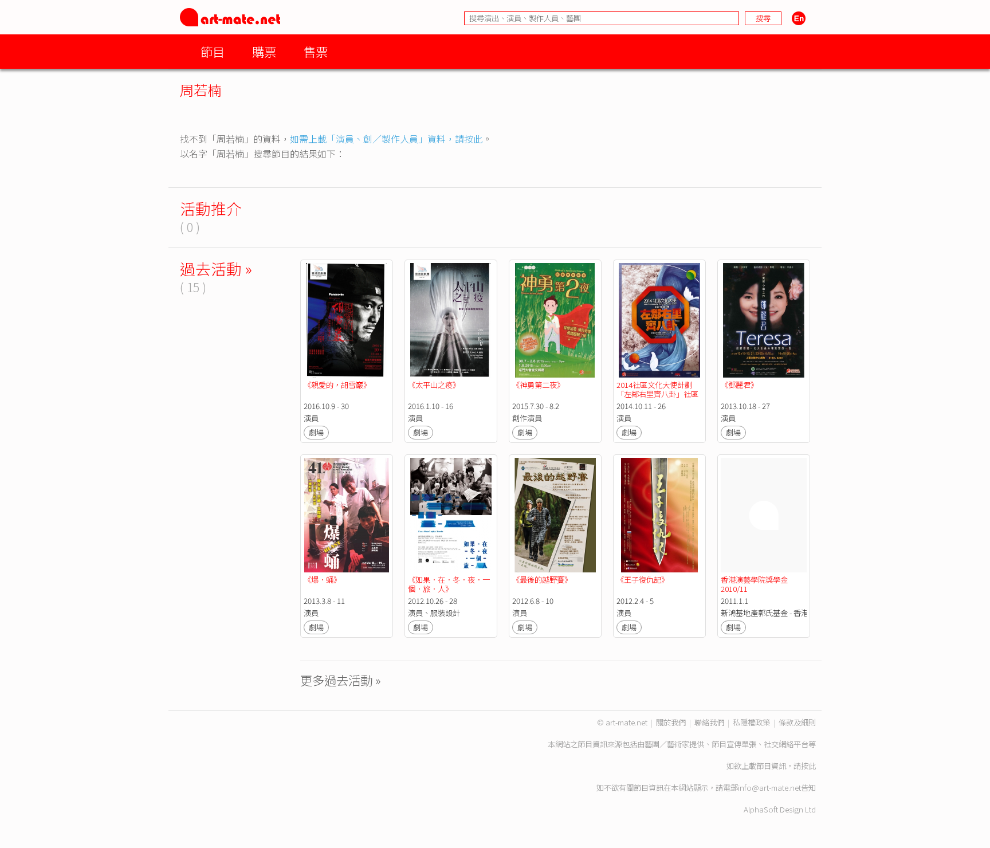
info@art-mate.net (769, 787)
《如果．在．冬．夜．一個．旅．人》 (449, 584)
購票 (264, 51)
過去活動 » (216, 268)
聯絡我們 (709, 722)
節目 (213, 51)
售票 (316, 51)
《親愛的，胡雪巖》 (337, 384)
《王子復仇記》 (642, 579)
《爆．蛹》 (322, 579)
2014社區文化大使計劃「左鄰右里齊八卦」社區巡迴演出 (657, 394)
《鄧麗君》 (739, 384)
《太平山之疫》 (434, 384)
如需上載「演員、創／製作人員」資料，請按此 (386, 139)
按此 (808, 765)
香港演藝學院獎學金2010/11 (754, 584)
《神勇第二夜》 (538, 384)
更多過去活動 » (340, 680)
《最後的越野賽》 (542, 579)
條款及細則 (797, 722)
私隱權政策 (751, 722)
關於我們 (671, 722)
